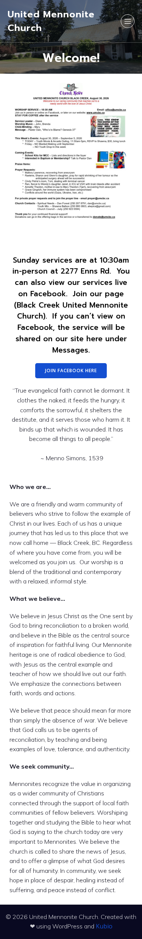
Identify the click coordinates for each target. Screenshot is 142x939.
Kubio (104, 926)
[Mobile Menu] (127, 21)
